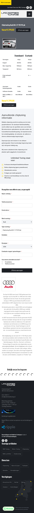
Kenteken (4, 235)
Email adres (5, 210)
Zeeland (5, 487)
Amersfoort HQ (7, 482)
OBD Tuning (6, 449)
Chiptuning (25, 449)
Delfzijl (16, 482)
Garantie (5, 470)
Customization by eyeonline (22, 509)
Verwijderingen (14, 470)
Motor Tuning (16, 449)
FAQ (20, 7)
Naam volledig (6, 193)
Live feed (10, 7)
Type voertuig (6, 226)
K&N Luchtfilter (7, 454)
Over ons (15, 7)
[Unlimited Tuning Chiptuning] (12, 14)
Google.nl (24, 434)
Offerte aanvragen (23, 30)
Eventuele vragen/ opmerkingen (11, 251)
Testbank (25, 465)
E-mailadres (8, 262)
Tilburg (23, 482)
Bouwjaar (4, 243)
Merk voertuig (6, 218)
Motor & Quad (15, 465)
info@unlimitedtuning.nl (8, 397)
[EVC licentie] (8, 414)
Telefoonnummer (7, 202)
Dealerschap (17, 454)
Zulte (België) (14, 487)
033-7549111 (5, 395)
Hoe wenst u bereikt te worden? (11, 259)
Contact (23, 7)
